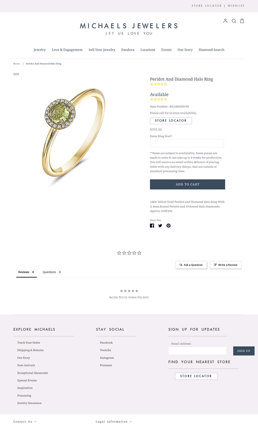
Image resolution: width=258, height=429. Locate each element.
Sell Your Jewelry (102, 49)
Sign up (243, 351)
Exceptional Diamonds (32, 373)
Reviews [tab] (23, 272)
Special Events (27, 380)
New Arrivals (26, 365)
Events (166, 49)
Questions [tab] (49, 272)
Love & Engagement (67, 49)
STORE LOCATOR (207, 5)
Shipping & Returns (30, 350)
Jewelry (40, 49)
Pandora (127, 49)
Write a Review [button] (227, 265)
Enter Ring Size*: (161, 136)
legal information (113, 422)
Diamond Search (211, 49)
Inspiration (25, 388)
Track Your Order (28, 343)
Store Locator (171, 120)
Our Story (185, 49)
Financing (24, 395)
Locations (147, 49)
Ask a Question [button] (193, 265)
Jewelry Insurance (29, 403)
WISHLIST (236, 5)
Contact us (23, 422)
